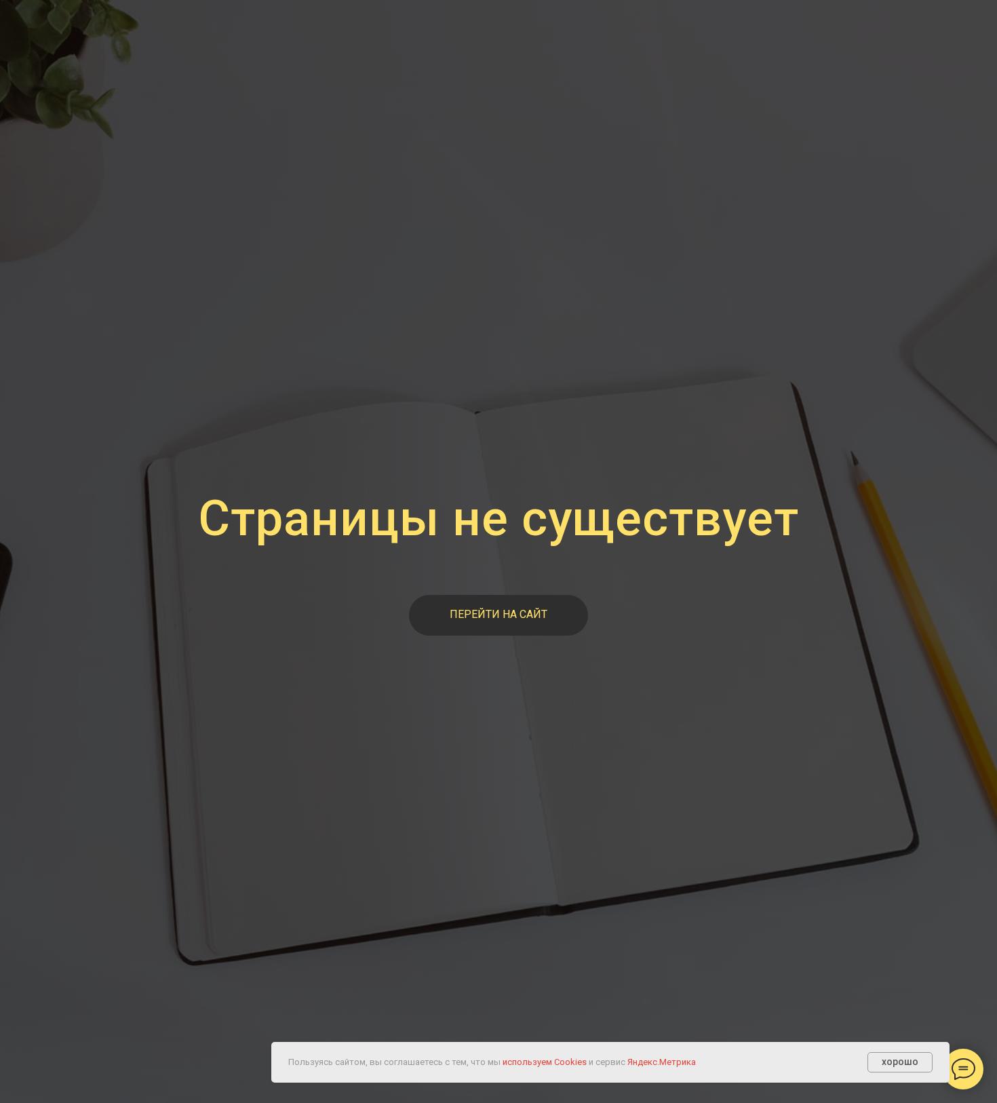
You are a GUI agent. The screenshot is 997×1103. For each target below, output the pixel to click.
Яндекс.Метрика (661, 1062)
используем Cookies (545, 1062)
